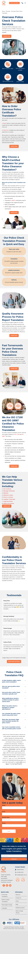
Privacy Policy (11, 928)
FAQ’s (17, 901)
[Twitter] (10, 885)
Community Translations (5, 895)
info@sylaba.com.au (22, 874)
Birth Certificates (7, 488)
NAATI (13, 200)
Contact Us (18, 897)
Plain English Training (7, 904)
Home (3, 11)
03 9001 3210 (20, 872)
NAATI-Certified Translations (5, 900)
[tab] (14, 681)
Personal (8, 11)
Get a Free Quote (14, 3)
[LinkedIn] (7, 885)
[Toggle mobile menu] (25, 3)
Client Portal (20, 869)
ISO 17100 (16, 434)
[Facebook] (4, 885)
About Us (18, 894)
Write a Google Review (19, 911)
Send (9, 831)
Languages (4, 908)
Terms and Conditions (19, 928)
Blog (17, 904)
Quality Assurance (20, 907)
